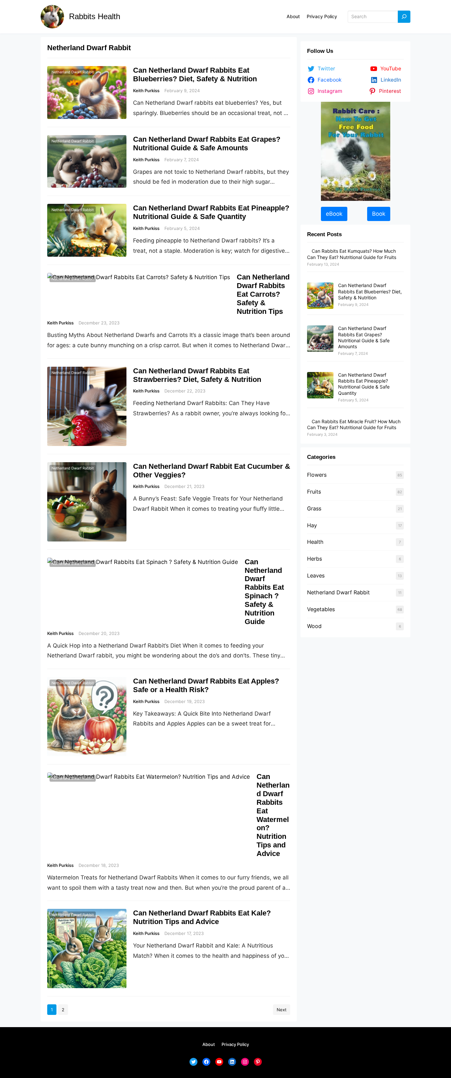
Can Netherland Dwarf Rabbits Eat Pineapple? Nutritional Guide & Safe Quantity (211, 212)
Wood (314, 626)
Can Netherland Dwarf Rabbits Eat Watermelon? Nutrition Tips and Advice (273, 815)
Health (315, 542)
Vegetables (321, 609)
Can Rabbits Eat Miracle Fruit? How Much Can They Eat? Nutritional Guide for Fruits (353, 424)
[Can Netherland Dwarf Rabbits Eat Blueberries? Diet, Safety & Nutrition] (320, 296)
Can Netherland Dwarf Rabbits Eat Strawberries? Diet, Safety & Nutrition (197, 375)
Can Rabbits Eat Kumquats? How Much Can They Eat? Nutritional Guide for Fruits (351, 254)
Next (282, 1009)
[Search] (404, 17)
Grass (314, 508)
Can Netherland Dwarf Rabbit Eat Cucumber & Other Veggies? (211, 470)
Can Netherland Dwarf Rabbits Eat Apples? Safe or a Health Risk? (206, 685)
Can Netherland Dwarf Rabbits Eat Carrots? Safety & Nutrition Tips (263, 294)
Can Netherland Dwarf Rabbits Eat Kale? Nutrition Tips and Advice (202, 917)
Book (378, 213)
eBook (334, 213)
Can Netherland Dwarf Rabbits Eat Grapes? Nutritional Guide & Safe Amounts (206, 143)
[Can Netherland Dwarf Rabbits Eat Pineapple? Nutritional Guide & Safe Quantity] (320, 385)
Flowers (317, 474)
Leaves (316, 575)
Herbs (314, 558)
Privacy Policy (322, 16)
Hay (312, 525)
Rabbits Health (94, 16)
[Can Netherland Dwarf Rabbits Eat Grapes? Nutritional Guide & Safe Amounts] (320, 339)
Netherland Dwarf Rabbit (73, 72)
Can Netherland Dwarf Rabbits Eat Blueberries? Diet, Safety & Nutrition (195, 74)
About (293, 16)
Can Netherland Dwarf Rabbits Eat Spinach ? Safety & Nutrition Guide (264, 592)
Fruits (314, 491)
